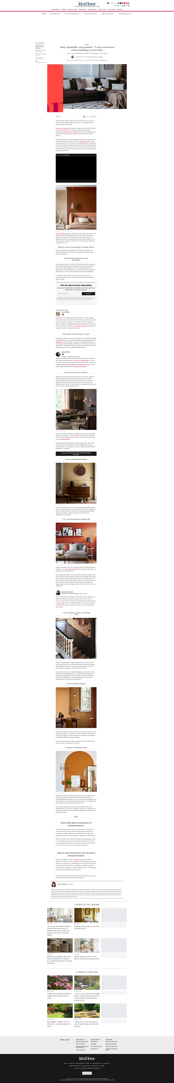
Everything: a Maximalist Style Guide (80, 364)
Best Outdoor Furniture (96, 1046)
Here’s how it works (103, 60)
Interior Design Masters (80, 366)
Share (59, 116)
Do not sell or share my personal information (87, 1068)
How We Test (106, 1063)
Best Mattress (94, 1041)
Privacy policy (86, 1065)
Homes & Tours (72, 9)
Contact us (88, 1063)
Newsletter (94, 116)
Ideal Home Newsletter (111, 1043)
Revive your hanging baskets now (72, 13)
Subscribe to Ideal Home (112, 1041)
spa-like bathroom (65, 439)
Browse (120, 9)
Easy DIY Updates (80, 1043)
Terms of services (73, 297)
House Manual (92, 9)
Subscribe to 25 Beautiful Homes (112, 1049)
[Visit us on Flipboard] (126, 3)
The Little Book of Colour (79, 326)
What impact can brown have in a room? (40, 51)
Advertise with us (97, 1063)
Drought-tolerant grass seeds (90, 13)
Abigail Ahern (59, 342)
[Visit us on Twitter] (120, 3)
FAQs (36, 61)
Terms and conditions (75, 1065)
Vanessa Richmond (80, 56)
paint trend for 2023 (84, 141)
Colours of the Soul (79, 859)
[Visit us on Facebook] (118, 3)
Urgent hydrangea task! (55, 13)
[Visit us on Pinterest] (124, 3)
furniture (60, 343)
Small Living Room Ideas (82, 1041)
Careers (102, 1065)
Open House (111, 9)
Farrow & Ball (60, 603)
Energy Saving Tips (80, 1049)
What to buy (102, 9)
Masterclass (64, 364)
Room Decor (55, 9)
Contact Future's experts (77, 1063)
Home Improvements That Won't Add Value (82, 1047)
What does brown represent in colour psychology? (39, 47)
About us (66, 1063)
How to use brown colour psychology (39, 58)
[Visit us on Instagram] (122, 3)
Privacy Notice (60, 298)
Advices (101, 56)
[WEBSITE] (63, 314)
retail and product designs (82, 360)
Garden (63, 9)
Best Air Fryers (94, 1048)
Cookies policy (95, 1065)
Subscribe (123, 5)
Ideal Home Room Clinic (111, 1046)
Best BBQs (93, 1043)
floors (79, 435)
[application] (76, 168)
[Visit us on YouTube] (128, 3)
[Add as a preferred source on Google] (87, 1073)
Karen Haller (59, 318)
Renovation (82, 9)
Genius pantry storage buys (108, 13)
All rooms (86, 44)
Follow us (87, 116)
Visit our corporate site (103, 1078)
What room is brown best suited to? (40, 54)
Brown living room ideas (62, 128)
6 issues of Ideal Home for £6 (124, 13)
